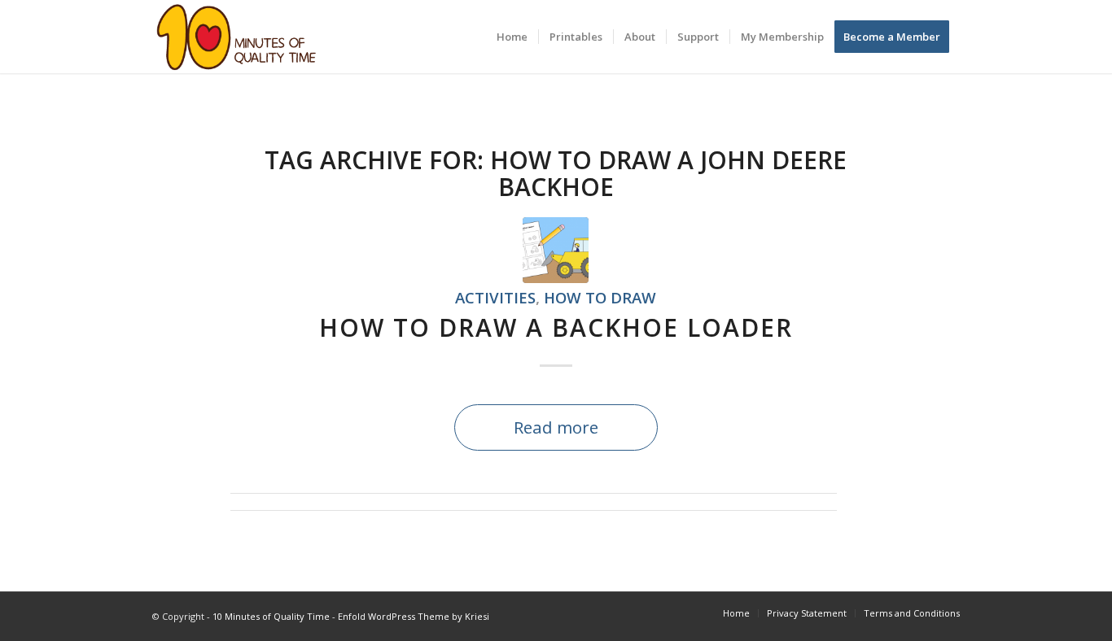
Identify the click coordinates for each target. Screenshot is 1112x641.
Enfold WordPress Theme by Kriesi (413, 616)
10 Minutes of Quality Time (271, 616)
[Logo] (236, 36)
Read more (556, 427)
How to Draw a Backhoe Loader (556, 327)
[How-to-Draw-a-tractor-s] (556, 250)
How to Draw (600, 297)
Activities (495, 297)
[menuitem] (512, 36)
